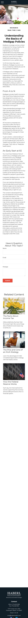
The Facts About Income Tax (10, 317)
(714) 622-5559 (16, 604)
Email (4, 257)
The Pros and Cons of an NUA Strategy (13, 351)
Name (4, 248)
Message (5, 267)
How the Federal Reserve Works (10, 383)
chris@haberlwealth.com (14, 615)
